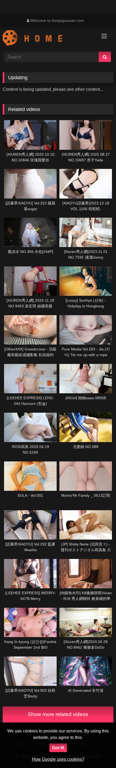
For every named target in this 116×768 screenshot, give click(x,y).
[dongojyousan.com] (47, 38)
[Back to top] (99, 752)
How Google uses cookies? (58, 759)
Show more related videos (58, 714)
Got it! (58, 747)
